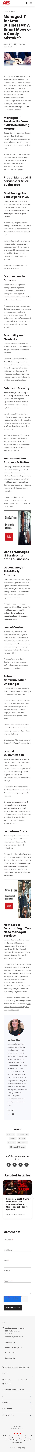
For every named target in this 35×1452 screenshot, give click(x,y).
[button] (32, 1196)
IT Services (10, 1134)
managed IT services (13, 104)
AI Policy (12, 1448)
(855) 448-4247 (24, 1367)
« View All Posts (9, 12)
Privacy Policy (21, 1448)
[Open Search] (26, 3)
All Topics (11, 1143)
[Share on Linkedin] (15, 1165)
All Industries (22, 1143)
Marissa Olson (10, 47)
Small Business (23, 1134)
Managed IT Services (17, 1147)
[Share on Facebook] (9, 1165)
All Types (22, 1139)
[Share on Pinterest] (26, 1165)
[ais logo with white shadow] (8, 3)
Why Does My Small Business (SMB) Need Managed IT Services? (17, 1007)
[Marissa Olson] (16, 1027)
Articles (12, 1139)
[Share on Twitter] (20, 1165)
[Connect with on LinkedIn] (8, 1114)
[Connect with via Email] (13, 1114)
